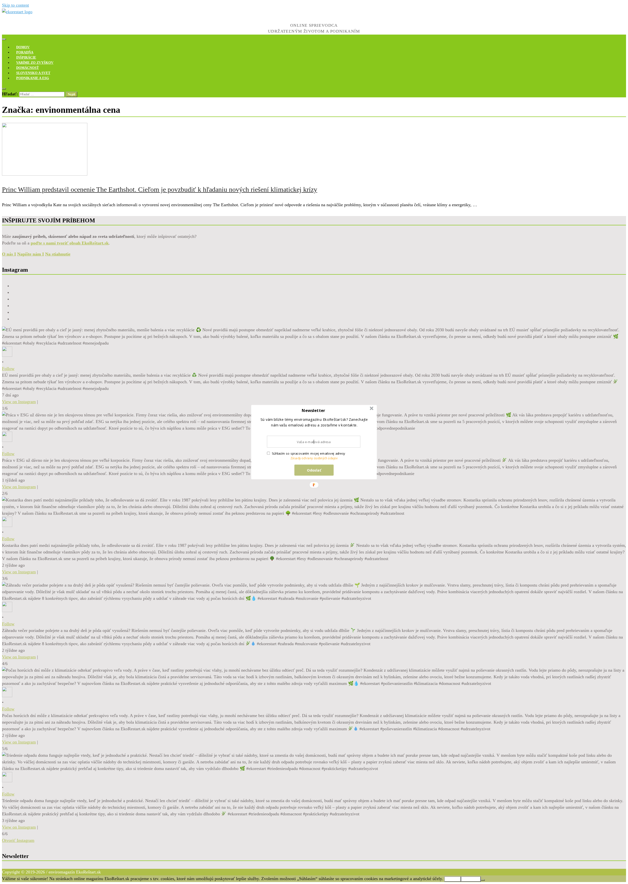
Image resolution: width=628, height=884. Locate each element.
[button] (313, 410)
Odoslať (314, 469)
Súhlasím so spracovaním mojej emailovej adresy (308, 453)
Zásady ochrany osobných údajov (314, 458)
